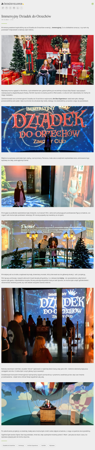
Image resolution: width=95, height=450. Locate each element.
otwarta (10, 437)
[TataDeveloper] (12, 4)
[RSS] (21, 7)
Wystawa (51, 445)
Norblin (44, 445)
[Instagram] (10, 7)
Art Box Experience (32, 445)
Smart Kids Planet (69, 91)
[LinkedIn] (17, 7)
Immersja (21, 445)
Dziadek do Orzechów (9, 445)
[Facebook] (14, 7)
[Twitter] (2, 7)
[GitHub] (6, 7)
